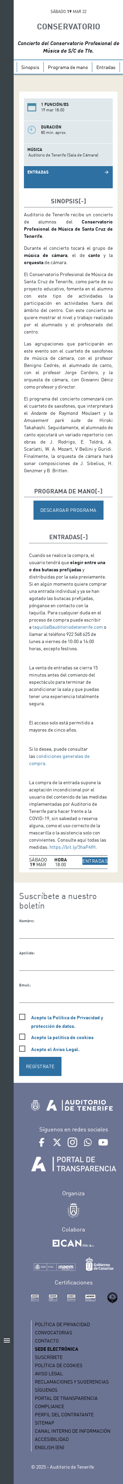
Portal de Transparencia (66, 1398)
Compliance (49, 1406)
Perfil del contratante (64, 1414)
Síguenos (46, 1390)
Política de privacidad (62, 1324)
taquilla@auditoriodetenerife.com (67, 627)
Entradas (105, 67)
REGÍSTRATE (40, 1066)
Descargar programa (68, 510)
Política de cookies (58, 1365)
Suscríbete (49, 1357)
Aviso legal (49, 1373)
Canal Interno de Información (72, 1431)
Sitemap (44, 1423)
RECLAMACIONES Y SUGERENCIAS (72, 1382)
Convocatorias (53, 1332)
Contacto (47, 1341)
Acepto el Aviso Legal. (55, 1049)
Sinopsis (30, 67)
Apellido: (27, 953)
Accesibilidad (52, 1439)
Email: (24, 985)
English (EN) (49, 1447)
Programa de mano (68, 67)
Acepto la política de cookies (62, 1037)
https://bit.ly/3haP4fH (73, 847)
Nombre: (26, 920)
